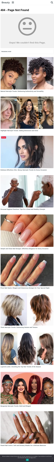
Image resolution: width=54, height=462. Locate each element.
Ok (27, 459)
